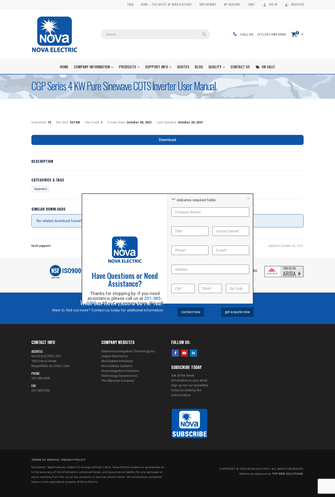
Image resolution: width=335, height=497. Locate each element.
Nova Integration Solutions (120, 371)
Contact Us (240, 66)
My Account (232, 4)
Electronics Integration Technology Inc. (128, 351)
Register (297, 4)
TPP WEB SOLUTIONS (287, 473)
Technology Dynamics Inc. (119, 376)
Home (64, 66)
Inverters (40, 189)
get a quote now (237, 312)
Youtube (184, 353)
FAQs (130, 4)
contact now (190, 312)
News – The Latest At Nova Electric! (166, 4)
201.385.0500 (40, 378)
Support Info (156, 66)
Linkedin (193, 353)
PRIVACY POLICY (73, 460)
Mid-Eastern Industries (117, 361)
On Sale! (268, 66)
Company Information (92, 66)
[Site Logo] (54, 34)
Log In (273, 4)
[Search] (204, 34)
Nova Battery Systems (116, 366)
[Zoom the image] (284, 266)
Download (167, 140)
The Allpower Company (117, 380)
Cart (251, 4)
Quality (214, 66)
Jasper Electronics (114, 356)
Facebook (175, 353)
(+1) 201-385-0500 (272, 34)
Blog (199, 66)
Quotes (183, 66)
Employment (208, 4)
